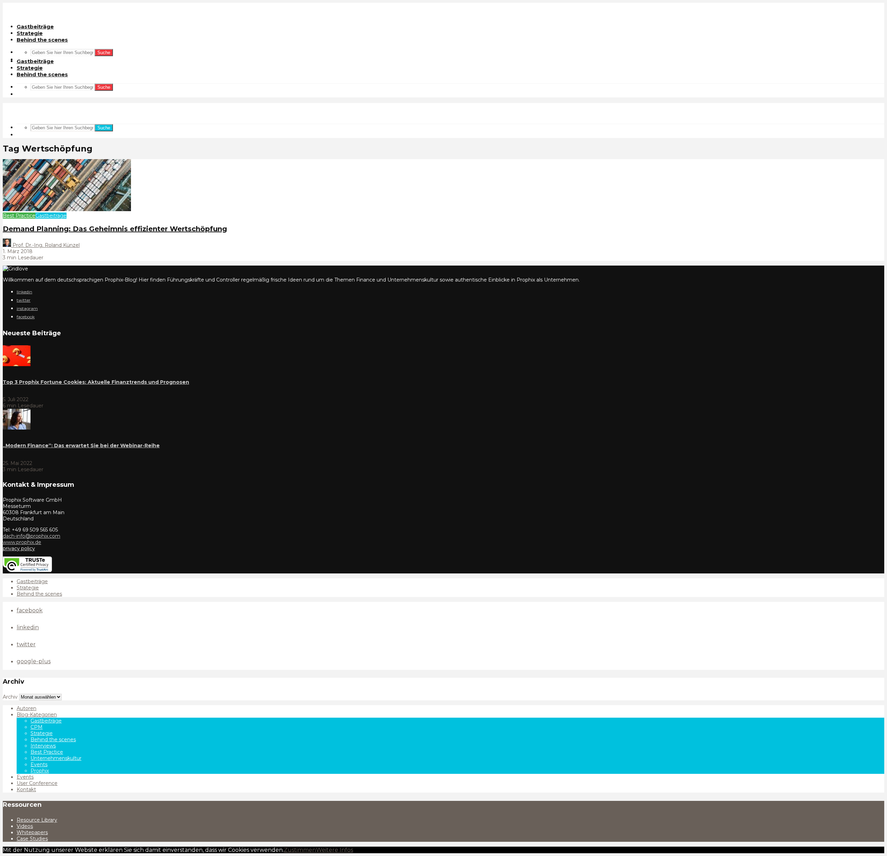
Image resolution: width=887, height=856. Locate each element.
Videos (25, 826)
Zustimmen (300, 850)
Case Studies (32, 839)
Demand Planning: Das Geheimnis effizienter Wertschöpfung (115, 229)
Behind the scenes (42, 39)
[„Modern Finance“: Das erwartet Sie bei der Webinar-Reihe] (16, 428)
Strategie (30, 33)
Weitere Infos (334, 850)
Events (38, 764)
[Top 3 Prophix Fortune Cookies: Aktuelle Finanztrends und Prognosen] (16, 364)
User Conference (37, 783)
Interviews (43, 746)
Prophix (39, 771)
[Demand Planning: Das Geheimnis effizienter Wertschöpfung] (67, 209)
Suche (103, 52)
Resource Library (37, 820)
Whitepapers (32, 832)
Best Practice (19, 216)
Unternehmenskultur (55, 758)
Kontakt (26, 789)
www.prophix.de (22, 542)
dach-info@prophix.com (31, 536)
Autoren (26, 708)
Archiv (10, 697)
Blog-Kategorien (37, 714)
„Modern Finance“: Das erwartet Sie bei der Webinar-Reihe (81, 445)
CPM (36, 727)
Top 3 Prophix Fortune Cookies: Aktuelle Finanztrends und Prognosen (96, 382)
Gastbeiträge (35, 26)
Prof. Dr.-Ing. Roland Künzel (45, 245)
